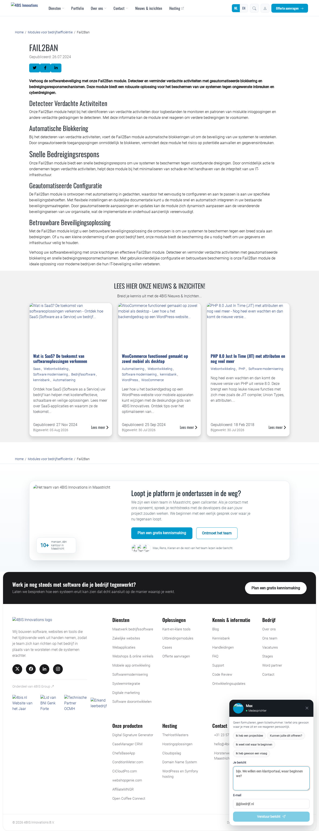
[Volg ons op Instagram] (58, 669)
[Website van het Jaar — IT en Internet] (24, 703)
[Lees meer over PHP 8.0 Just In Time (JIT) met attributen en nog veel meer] (248, 326)
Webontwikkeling (56, 369)
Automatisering (64, 380)
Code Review (222, 674)
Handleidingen (223, 647)
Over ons (97, 8)
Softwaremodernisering (130, 674)
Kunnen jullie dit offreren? (286, 735)
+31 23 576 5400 (226, 735)
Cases (167, 647)
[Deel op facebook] (45, 68)
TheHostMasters (175, 735)
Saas (37, 369)
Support (218, 665)
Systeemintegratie (126, 684)
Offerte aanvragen (287, 8)
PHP (242, 369)
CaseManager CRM (127, 744)
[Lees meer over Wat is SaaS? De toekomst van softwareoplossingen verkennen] (70, 326)
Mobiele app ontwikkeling (131, 665)
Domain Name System (179, 762)
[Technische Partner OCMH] (75, 703)
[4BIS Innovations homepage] (32, 621)
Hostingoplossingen (177, 744)
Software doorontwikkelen (132, 702)
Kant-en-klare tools (176, 629)
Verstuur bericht (268, 816)
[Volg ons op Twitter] (17, 669)
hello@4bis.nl (224, 744)
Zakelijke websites (126, 638)
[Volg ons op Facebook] (31, 669)
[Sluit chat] (307, 708)
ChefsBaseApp (123, 753)
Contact (118, 8)
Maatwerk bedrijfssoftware (132, 629)
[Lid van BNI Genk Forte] (50, 703)
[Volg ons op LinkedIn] (44, 669)
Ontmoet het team (217, 533)
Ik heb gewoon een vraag (251, 753)
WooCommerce (152, 380)
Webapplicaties (123, 647)
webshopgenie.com (127, 780)
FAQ (215, 656)
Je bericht (239, 762)
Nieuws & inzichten (148, 8)
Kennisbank (221, 638)
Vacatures (270, 647)
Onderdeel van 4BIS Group (31, 686)
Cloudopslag (171, 753)
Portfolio (77, 8)
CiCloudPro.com (124, 771)
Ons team (269, 638)
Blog (215, 629)
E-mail (237, 795)
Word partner (272, 665)
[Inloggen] (265, 8)
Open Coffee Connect (128, 798)
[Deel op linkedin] (56, 68)
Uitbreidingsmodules (177, 638)
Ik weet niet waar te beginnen (254, 744)
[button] (254, 8)
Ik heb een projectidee (249, 735)
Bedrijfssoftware (83, 374)
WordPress (130, 380)
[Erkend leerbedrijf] (99, 703)
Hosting (174, 8)
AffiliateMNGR (123, 789)
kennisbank (41, 380)
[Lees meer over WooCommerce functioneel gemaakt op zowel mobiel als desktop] (159, 326)
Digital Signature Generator (132, 735)
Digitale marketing (126, 693)
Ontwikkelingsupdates (228, 684)
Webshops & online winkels (132, 656)
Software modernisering (51, 374)
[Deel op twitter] (34, 68)
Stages (267, 656)
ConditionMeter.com (127, 762)
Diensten (55, 8)
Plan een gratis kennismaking (162, 533)
